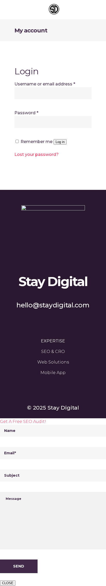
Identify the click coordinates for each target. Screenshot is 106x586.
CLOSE (7, 583)
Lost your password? (36, 154)
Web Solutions (53, 362)
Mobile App (53, 372)
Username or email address (44, 84)
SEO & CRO (53, 351)
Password (26, 112)
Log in (60, 142)
